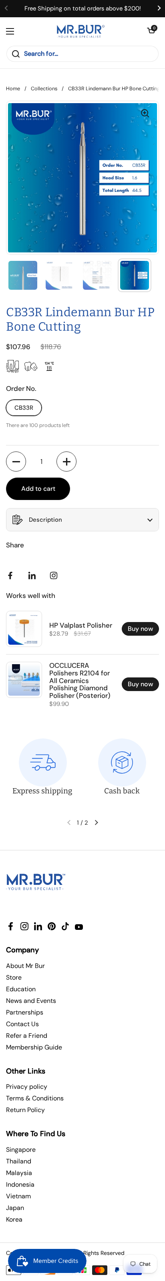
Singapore (21, 1149)
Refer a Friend (26, 1035)
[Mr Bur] (80, 31)
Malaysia (19, 1173)
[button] (151, 31)
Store (14, 977)
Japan (15, 1208)
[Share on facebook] (12, 575)
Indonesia (20, 1184)
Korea (14, 1219)
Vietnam (18, 1196)
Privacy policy (26, 1086)
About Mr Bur (25, 966)
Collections (44, 88)
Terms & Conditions (35, 1098)
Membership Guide (34, 1047)
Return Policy (25, 1110)
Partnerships (24, 1012)
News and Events (31, 1000)
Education (21, 989)
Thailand (18, 1161)
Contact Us (22, 1024)
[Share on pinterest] (34, 575)
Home (13, 88)
